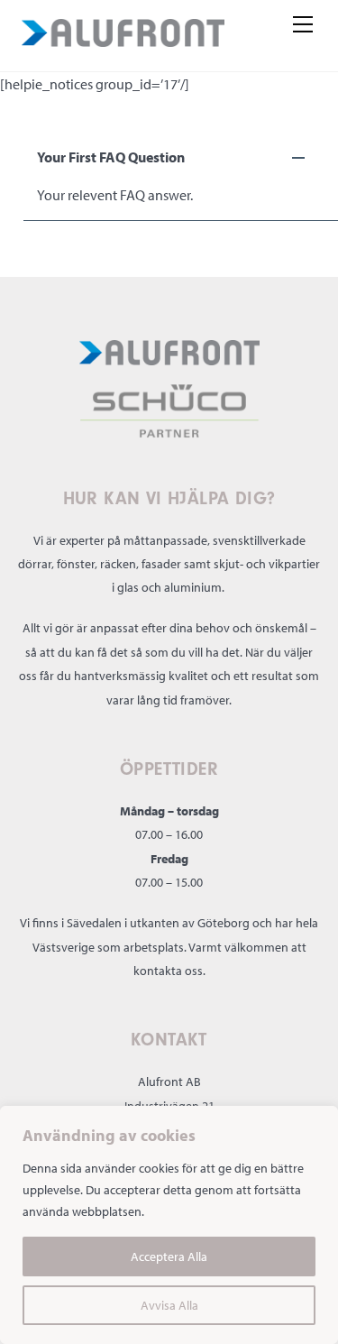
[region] (169, 1225)
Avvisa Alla (169, 1305)
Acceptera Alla (169, 1256)
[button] (180, 157)
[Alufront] (123, 35)
